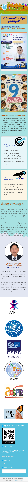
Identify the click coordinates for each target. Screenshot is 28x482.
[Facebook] (4, 463)
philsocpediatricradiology (8, 456)
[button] (3, 51)
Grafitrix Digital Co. (17, 480)
